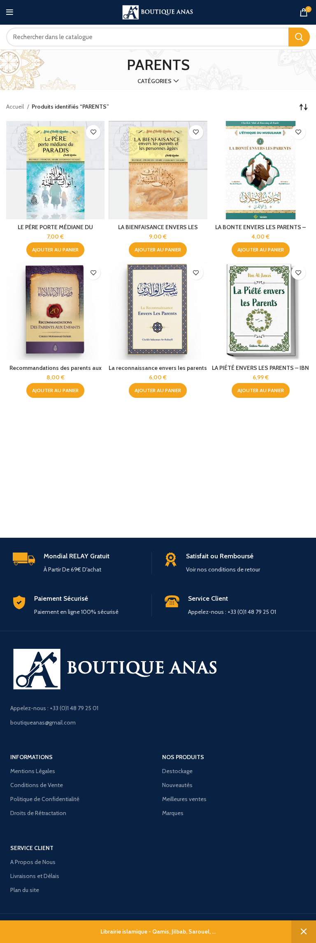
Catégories (154, 81)
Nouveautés (177, 785)
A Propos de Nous (33, 862)
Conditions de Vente (36, 785)
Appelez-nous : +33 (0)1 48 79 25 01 (54, 708)
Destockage (177, 771)
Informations (31, 757)
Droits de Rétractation (38, 813)
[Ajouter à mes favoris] (93, 132)
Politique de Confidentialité (44, 799)
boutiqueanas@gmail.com (43, 722)
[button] (55, 249)
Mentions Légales (32, 771)
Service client (31, 848)
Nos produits (183, 757)
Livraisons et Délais (34, 876)
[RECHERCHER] (299, 37)
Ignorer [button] (303, 931)
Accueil (15, 106)
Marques (173, 813)
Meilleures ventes (184, 799)
